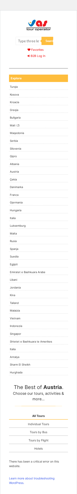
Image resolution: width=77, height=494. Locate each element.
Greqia (14, 110)
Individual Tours (38, 424)
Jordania (15, 287)
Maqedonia (17, 133)
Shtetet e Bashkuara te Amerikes (31, 341)
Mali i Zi (15, 125)
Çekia (13, 179)
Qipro (13, 156)
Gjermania (16, 202)
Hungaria (15, 210)
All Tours (38, 416)
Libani (13, 279)
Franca (14, 194)
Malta (13, 233)
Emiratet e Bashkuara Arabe (27, 272)
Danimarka (16, 187)
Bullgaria (15, 117)
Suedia (14, 256)
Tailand (14, 303)
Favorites (37, 49)
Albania (14, 164)
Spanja (14, 248)
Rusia (13, 241)
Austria (14, 171)
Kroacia (14, 102)
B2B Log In (37, 56)
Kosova (14, 94)
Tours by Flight (38, 440)
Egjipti (14, 264)
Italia (13, 218)
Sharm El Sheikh (20, 364)
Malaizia (15, 310)
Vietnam (15, 318)
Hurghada (16, 372)
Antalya (14, 357)
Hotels (38, 448)
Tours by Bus (38, 432)
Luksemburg (18, 225)
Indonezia (16, 326)
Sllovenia (15, 148)
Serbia (14, 140)
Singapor (15, 333)
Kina (12, 295)
